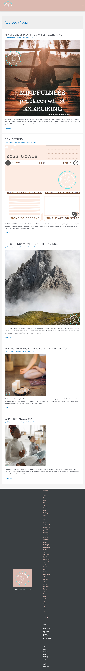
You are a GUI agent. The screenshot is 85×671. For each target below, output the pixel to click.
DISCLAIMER (46, 628)
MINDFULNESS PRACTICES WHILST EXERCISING (33, 34)
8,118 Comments (9, 142)
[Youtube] (45, 624)
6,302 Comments (10, 247)
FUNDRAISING (47, 638)
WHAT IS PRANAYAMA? (18, 418)
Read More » (8, 128)
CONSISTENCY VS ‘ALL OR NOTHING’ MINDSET (33, 243)
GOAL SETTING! (14, 139)
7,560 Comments (10, 351)
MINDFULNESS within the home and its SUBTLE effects (37, 348)
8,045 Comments (10, 37)
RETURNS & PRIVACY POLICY (46, 633)
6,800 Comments (10, 422)
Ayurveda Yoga (20, 37)
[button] (46, 619)
